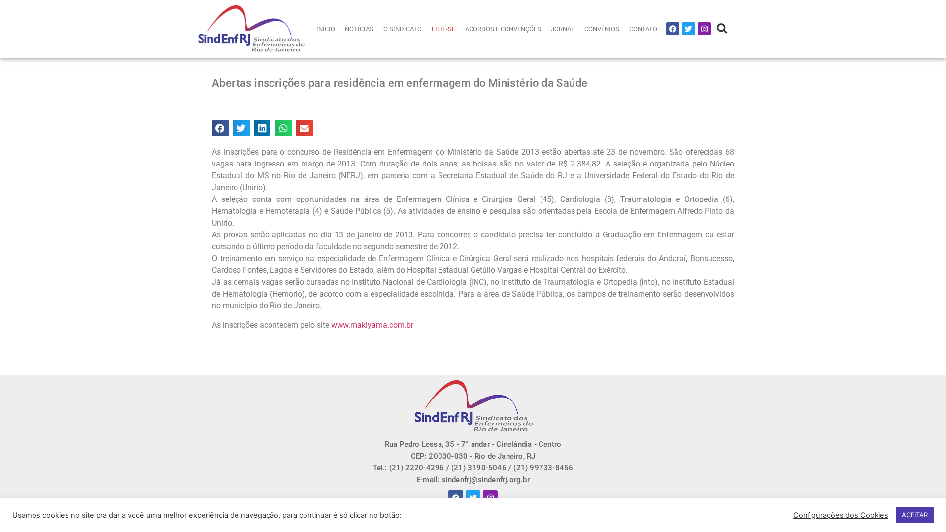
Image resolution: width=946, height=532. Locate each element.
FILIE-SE (443, 29)
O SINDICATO (402, 29)
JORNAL (562, 29)
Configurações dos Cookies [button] (840, 515)
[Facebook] (672, 28)
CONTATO (643, 29)
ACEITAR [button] (915, 515)
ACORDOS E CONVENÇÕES (503, 29)
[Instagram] (704, 28)
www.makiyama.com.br (372, 325)
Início (325, 29)
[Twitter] (688, 28)
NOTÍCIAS (359, 29)
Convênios (601, 29)
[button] (722, 28)
